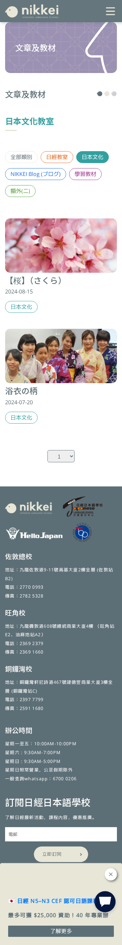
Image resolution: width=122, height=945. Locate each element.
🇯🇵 (53, 901)
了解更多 (61, 931)
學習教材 (85, 174)
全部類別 (21, 157)
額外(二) (20, 191)
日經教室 (57, 157)
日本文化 (92, 157)
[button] (105, 903)
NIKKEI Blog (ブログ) (36, 174)
